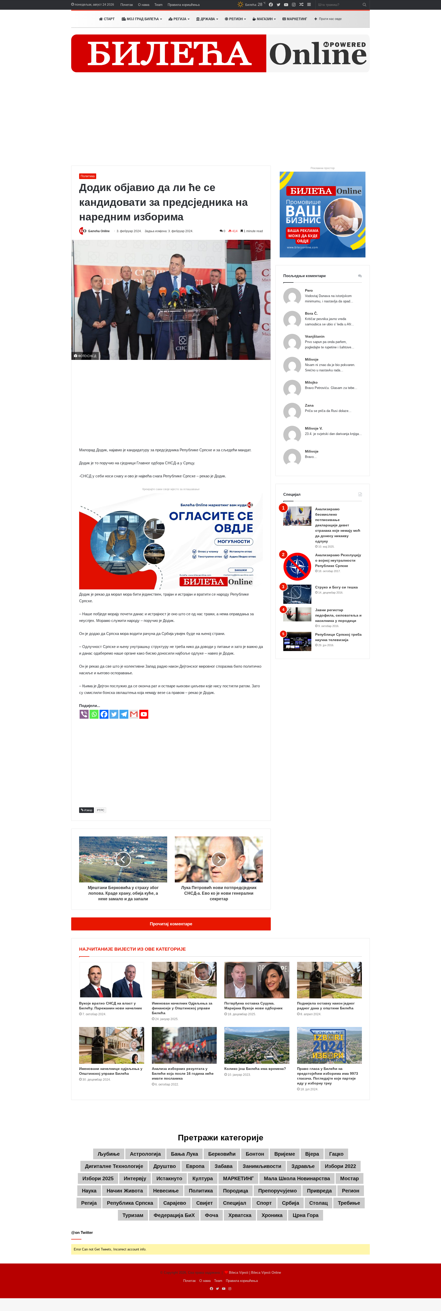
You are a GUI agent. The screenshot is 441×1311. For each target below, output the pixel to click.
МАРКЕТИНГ (296, 19)
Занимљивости (262, 1166)
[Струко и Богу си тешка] (297, 594)
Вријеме (284, 1154)
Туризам (132, 1215)
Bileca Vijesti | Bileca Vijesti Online (255, 1272)
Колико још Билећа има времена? (255, 1069)
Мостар (349, 1178)
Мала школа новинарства (297, 1178)
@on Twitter (82, 1232)
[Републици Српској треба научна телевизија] (297, 641)
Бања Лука (184, 1154)
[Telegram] (123, 714)
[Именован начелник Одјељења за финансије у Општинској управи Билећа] (184, 980)
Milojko (311, 382)
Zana (309, 405)
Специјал (234, 1203)
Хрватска (239, 1215)
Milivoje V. (314, 428)
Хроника (272, 1215)
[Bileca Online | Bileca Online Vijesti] (220, 53)
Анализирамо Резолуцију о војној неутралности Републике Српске (338, 560)
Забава (223, 1166)
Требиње (349, 1203)
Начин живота (125, 1191)
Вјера (312, 1154)
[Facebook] (104, 714)
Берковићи (222, 1154)
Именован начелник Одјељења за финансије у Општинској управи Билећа (182, 1008)
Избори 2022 (340, 1166)
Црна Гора (305, 1215)
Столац (318, 1203)
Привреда (319, 1191)
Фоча (211, 1215)
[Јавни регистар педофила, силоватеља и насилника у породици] (297, 614)
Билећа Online (99, 231)
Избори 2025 (98, 1178)
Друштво (164, 1166)
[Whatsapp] (94, 714)
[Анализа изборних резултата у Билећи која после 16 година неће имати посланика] (184, 1045)
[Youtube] (143, 714)
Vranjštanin (315, 336)
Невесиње (166, 1191)
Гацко (336, 1154)
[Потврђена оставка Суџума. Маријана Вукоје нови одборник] (256, 980)
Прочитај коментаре (171, 924)
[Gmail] (133, 714)
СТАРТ (109, 19)
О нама (143, 5)
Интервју (135, 1178)
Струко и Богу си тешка (336, 587)
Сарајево (174, 1203)
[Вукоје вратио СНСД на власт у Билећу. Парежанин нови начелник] (111, 980)
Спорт (264, 1203)
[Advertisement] (220, 122)
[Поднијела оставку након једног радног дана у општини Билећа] (329, 980)
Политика (88, 176)
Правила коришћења (184, 5)
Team (158, 5)
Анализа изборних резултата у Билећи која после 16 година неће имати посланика (183, 1073)
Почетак (126, 5)
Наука (89, 1191)
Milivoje (311, 359)
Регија (89, 1203)
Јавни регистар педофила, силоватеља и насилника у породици (338, 615)
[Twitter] (113, 714)
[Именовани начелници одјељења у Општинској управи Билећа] (111, 1045)
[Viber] (84, 714)
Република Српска (130, 1203)
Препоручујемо (277, 1191)
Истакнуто (169, 1178)
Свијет (204, 1203)
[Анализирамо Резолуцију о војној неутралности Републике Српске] (297, 566)
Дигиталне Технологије (114, 1166)
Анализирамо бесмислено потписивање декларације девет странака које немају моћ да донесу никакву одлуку (337, 525)
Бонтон (255, 1154)
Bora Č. (311, 313)
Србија (290, 1203)
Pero (309, 290)
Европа (195, 1166)
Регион (235, 19)
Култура (202, 1178)
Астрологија (145, 1154)
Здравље (303, 1166)
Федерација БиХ (174, 1215)
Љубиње (109, 1154)
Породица (235, 1191)
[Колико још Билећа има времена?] (256, 1045)
